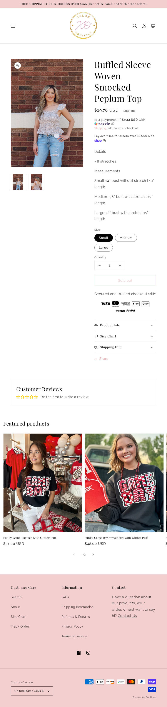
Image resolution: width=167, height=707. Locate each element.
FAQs (65, 597)
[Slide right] (93, 554)
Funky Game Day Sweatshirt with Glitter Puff (116, 537)
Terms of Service (74, 636)
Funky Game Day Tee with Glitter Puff (29, 537)
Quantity (100, 257)
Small (103, 238)
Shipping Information (78, 607)
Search (16, 597)
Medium (126, 238)
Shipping (100, 128)
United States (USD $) (29, 690)
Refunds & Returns (76, 616)
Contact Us (127, 616)
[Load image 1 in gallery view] (18, 182)
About (15, 607)
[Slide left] (74, 554)
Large (103, 247)
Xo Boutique (149, 697)
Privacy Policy (72, 626)
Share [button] (103, 358)
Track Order (20, 626)
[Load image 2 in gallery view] (36, 182)
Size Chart (19, 616)
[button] (13, 26)
